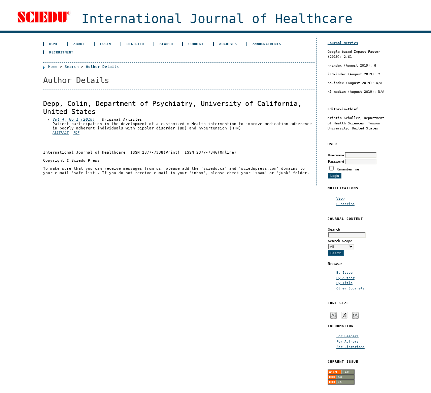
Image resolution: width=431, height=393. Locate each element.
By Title (344, 283)
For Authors (347, 341)
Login (105, 44)
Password (336, 161)
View (340, 198)
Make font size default (344, 315)
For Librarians (350, 347)
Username (336, 155)
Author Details (102, 67)
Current (196, 44)
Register (135, 44)
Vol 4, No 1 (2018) (74, 119)
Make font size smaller (333, 315)
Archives (228, 44)
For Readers (347, 336)
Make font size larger (355, 315)
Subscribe (345, 204)
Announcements (267, 44)
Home (53, 44)
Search (166, 44)
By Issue (344, 272)
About (79, 44)
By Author (345, 278)
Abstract (61, 132)
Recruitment (61, 52)
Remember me (348, 169)
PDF (76, 132)
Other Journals (350, 288)
